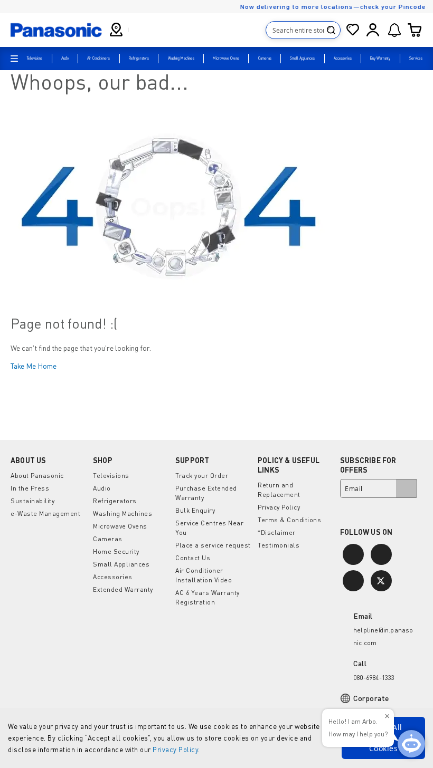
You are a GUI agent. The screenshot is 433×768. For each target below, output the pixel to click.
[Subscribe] (406, 488)
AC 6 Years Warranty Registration (207, 597)
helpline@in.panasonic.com (383, 636)
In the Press (30, 488)
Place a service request (213, 545)
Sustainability (32, 501)
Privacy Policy (175, 749)
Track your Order (201, 475)
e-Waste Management (45, 513)
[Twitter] (381, 580)
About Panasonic (37, 475)
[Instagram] (353, 554)
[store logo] (56, 29)
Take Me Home (34, 365)
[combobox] (303, 30)
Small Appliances (121, 564)
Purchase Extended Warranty (206, 493)
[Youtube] (353, 580)
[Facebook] (381, 554)
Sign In (373, 30)
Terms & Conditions (289, 520)
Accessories (113, 577)
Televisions (111, 475)
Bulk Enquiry (195, 510)
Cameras (108, 539)
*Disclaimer (277, 532)
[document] (216, 738)
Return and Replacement (279, 489)
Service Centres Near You (209, 527)
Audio (102, 488)
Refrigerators (115, 501)
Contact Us (192, 558)
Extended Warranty (123, 589)
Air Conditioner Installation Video (203, 575)
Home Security (116, 551)
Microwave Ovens (120, 526)
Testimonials (278, 545)
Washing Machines (122, 513)
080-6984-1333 (374, 677)
